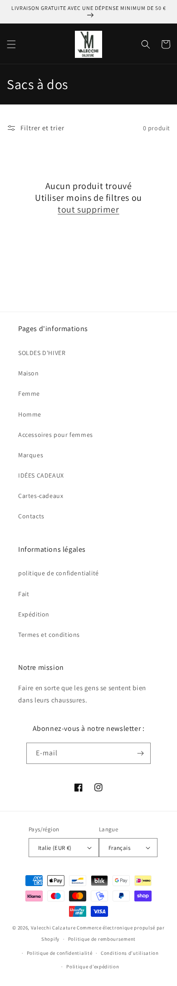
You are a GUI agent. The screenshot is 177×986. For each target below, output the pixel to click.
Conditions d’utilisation (130, 953)
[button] (11, 44)
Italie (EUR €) (55, 848)
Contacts (31, 516)
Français (119, 848)
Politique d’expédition (92, 966)
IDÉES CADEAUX (41, 475)
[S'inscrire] (140, 753)
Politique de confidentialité (60, 953)
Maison (28, 373)
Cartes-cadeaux (40, 496)
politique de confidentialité (58, 573)
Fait (23, 594)
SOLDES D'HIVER (41, 353)
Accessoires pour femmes (55, 435)
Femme (29, 393)
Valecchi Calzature (53, 927)
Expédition (33, 614)
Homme (29, 414)
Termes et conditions (49, 634)
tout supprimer (88, 209)
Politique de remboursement (102, 939)
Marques (30, 455)
